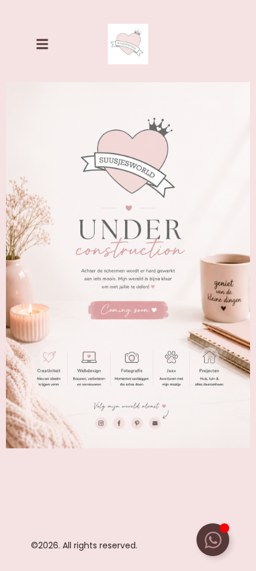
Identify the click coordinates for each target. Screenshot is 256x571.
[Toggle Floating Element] (212, 539)
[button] (42, 44)
